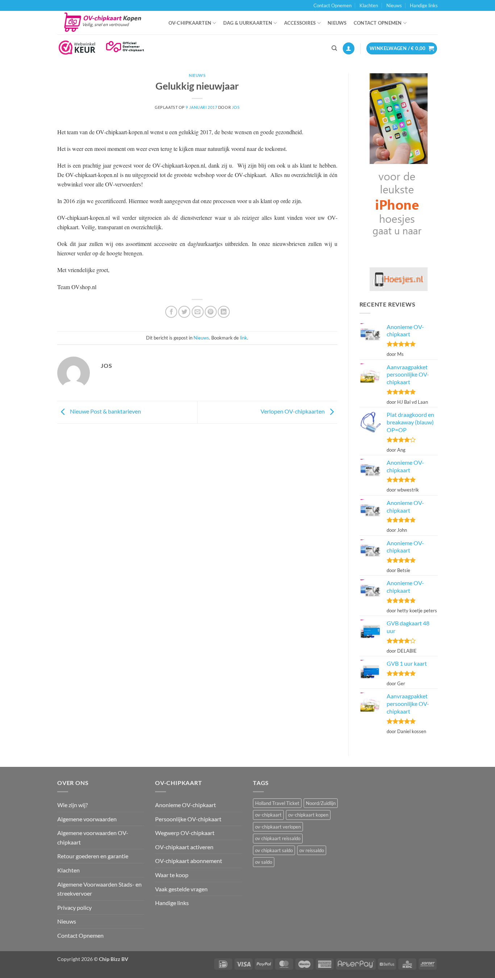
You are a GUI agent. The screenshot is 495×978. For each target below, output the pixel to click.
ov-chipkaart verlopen (278, 827)
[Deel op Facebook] (171, 312)
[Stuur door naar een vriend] (198, 312)
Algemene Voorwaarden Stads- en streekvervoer (99, 889)
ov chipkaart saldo (274, 850)
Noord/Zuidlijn (321, 803)
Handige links (424, 5)
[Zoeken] (334, 48)
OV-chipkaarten (190, 23)
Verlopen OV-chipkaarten (293, 411)
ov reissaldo (311, 850)
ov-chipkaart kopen (308, 815)
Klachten (368, 5)
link (243, 338)
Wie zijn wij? (72, 804)
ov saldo (263, 862)
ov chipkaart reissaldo (277, 838)
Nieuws (394, 5)
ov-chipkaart (268, 815)
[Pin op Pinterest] (211, 312)
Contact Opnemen (332, 5)
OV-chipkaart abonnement (188, 860)
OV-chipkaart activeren (184, 846)
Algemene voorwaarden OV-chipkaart (92, 837)
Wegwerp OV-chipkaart (185, 832)
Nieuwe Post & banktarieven (105, 411)
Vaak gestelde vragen (181, 888)
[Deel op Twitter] (184, 312)
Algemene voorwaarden (87, 818)
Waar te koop (171, 874)
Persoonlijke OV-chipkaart (188, 818)
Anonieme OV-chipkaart (185, 804)
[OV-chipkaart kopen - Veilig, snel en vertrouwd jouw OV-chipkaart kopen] (105, 22)
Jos (236, 107)
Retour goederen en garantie (92, 855)
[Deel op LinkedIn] (224, 312)
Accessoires (300, 23)
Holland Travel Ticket (277, 803)
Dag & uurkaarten (247, 23)
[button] (348, 48)
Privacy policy (74, 907)
